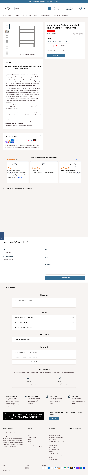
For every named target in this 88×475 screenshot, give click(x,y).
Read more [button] (20, 177)
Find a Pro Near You (54, 449)
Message (48, 265)
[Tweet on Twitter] (80, 34)
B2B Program (65, 15)
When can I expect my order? (24, 300)
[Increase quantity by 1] (63, 50)
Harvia (29, 439)
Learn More (54, 418)
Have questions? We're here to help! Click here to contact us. (44, 1)
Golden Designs (32, 437)
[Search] (49, 8)
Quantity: (49, 50)
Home (4, 15)
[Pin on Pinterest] (77, 34)
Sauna (17, 15)
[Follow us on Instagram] (28, 468)
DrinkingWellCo (73, 431)
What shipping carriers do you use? (25, 305)
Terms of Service (53, 445)
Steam (10, 15)
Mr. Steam (30, 443)
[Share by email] (82, 34)
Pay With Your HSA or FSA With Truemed (56, 442)
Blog (30, 15)
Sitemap (51, 451)
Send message (65, 277)
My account (69, 9)
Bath (24, 15)
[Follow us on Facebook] (26, 468)
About (35, 15)
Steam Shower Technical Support (55, 456)
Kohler (29, 441)
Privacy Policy (52, 447)
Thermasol (31, 448)
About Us (51, 433)
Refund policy (52, 439)
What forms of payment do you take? (26, 352)
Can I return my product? (22, 340)
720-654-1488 (7, 252)
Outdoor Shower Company (35, 446)
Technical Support (45, 15)
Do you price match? (21, 322)
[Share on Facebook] (74, 34)
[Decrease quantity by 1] (54, 50)
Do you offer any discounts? (23, 327)
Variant (49, 38)
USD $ (5, 465)
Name (47, 249)
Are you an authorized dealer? (24, 317)
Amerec (30, 433)
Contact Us (57, 15)
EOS (29, 435)
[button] (10, 172)
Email (47, 257)
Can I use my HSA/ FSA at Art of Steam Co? (28, 357)
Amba (48, 33)
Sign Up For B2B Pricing (54, 435)
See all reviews (77, 160)
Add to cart (56, 55)
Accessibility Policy (53, 459)
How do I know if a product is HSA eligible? (27, 362)
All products (9, 20)
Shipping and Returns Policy (56, 437)
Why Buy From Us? (53, 453)
